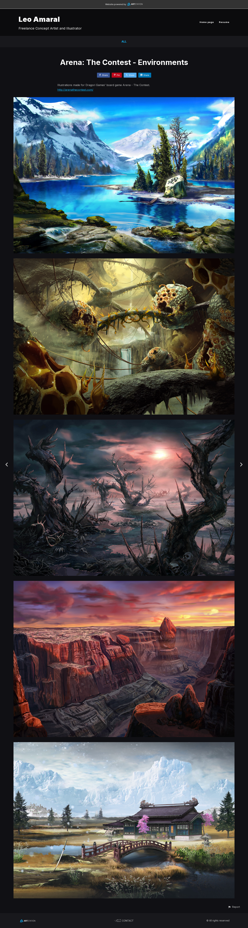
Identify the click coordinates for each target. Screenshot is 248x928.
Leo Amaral (39, 19)
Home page (207, 22)
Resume (224, 22)
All (124, 41)
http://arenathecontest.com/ (75, 89)
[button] (234, 906)
